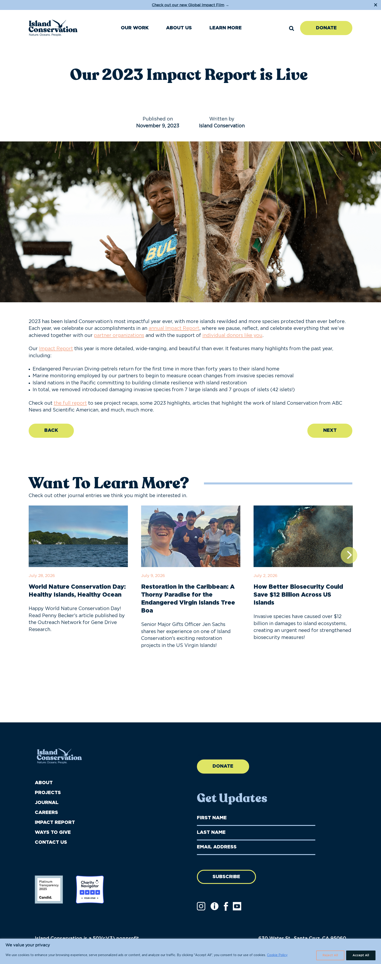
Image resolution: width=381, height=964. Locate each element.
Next (330, 430)
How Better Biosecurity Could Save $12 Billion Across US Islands (298, 595)
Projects (48, 792)
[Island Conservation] (53, 28)
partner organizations (119, 335)
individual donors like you (232, 335)
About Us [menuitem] (179, 28)
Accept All (361, 955)
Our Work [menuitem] (135, 28)
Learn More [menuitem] (225, 28)
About (44, 782)
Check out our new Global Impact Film (188, 5)
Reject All (330, 955)
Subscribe (226, 876)
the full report (70, 403)
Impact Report (56, 348)
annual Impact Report (174, 328)
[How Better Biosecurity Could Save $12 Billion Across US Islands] (303, 536)
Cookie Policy (277, 955)
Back (51, 430)
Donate (326, 28)
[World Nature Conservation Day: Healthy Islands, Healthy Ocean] (78, 536)
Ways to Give (53, 832)
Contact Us (51, 842)
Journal (46, 802)
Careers (46, 812)
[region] (190, 951)
